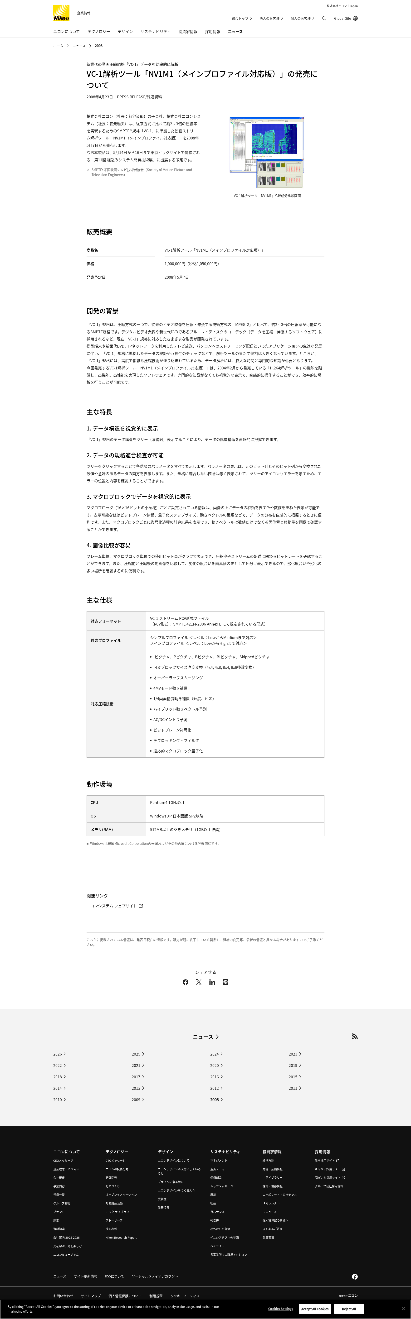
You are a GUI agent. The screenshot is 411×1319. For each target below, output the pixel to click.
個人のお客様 (301, 18)
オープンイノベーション (121, 1195)
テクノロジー (117, 1151)
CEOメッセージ (63, 1160)
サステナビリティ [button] (156, 31)
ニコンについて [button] (66, 31)
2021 (136, 1065)
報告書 (214, 1220)
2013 (136, 1088)
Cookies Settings (280, 1308)
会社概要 (59, 1178)
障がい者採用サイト (328, 1178)
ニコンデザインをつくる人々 (176, 1190)
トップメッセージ (221, 1186)
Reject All (349, 1309)
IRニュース (270, 1212)
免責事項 (268, 1237)
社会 (213, 1203)
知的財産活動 (114, 1203)
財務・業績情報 (273, 1169)
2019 (293, 1065)
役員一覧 (59, 1195)
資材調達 (59, 1229)
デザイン (165, 1151)
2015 (293, 1077)
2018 (57, 1077)
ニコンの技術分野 (117, 1169)
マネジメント (218, 1160)
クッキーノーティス (185, 1295)
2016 (214, 1077)
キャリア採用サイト (328, 1169)
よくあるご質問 (273, 1229)
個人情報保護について (125, 1295)
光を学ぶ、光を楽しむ (67, 1246)
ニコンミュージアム (66, 1254)
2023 (293, 1054)
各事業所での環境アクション (228, 1254)
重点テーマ (217, 1169)
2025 (136, 1054)
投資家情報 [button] (187, 31)
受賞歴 (162, 1199)
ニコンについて (66, 1151)
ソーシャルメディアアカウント (155, 1276)
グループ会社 (61, 1203)
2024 (214, 1054)
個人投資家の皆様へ (275, 1220)
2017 (136, 1077)
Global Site (346, 18)
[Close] (403, 1308)
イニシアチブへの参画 (224, 1237)
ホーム (58, 45)
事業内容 (59, 1186)
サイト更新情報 (85, 1276)
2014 (57, 1088)
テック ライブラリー (119, 1212)
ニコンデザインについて (173, 1160)
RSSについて (114, 1276)
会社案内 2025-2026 (66, 1237)
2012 (214, 1088)
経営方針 (268, 1160)
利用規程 (156, 1295)
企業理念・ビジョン (66, 1169)
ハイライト (217, 1246)
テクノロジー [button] (99, 31)
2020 (214, 1065)
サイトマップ (91, 1295)
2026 (57, 1054)
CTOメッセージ (116, 1160)
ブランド (59, 1212)
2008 (214, 1099)
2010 (57, 1099)
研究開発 (111, 1178)
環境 (213, 1195)
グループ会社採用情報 (329, 1186)
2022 (57, 1065)
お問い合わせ (63, 1295)
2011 (293, 1088)
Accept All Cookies (314, 1309)
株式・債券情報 (273, 1186)
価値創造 (216, 1178)
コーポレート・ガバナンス (280, 1195)
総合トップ (240, 18)
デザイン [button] (125, 31)
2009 (136, 1099)
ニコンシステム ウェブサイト (112, 905)
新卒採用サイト (325, 1160)
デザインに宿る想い (171, 1182)
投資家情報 (272, 1151)
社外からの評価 (220, 1229)
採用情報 (322, 1151)
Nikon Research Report (121, 1237)
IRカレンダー (271, 1203)
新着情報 (163, 1207)
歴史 (56, 1220)
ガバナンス (217, 1212)
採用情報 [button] (212, 31)
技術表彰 (111, 1229)
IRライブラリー (273, 1178)
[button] (324, 18)
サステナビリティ (225, 1151)
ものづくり (113, 1186)
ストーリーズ (114, 1220)
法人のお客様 (269, 18)
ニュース (235, 31)
